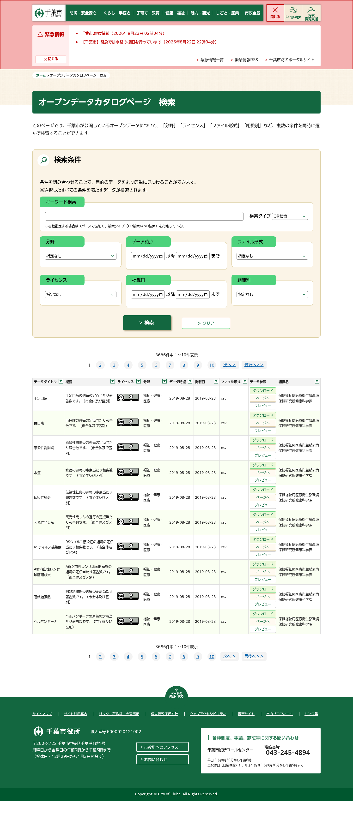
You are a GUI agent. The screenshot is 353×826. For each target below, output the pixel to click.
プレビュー (263, 405)
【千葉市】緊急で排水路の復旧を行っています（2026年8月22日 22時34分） (150, 42)
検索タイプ (260, 216)
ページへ (263, 398)
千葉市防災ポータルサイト (292, 60)
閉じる (275, 16)
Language (293, 16)
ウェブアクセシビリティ (208, 714)
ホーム (41, 75)
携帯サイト (246, 714)
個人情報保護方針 (164, 714)
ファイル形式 (250, 241)
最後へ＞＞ (254, 365)
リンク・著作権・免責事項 (119, 714)
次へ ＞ (229, 365)
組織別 (243, 280)
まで (215, 256)
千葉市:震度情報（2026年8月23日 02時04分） (123, 33)
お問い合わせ (155, 759)
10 (211, 365)
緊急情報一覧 (212, 60)
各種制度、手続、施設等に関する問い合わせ (256, 738)
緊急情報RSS (246, 60)
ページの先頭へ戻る (176, 695)
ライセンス (56, 280)
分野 (50, 241)
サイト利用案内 (75, 714)
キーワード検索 (61, 202)
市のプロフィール (279, 714)
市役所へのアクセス (161, 747)
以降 (170, 256)
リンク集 (311, 714)
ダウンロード (263, 390)
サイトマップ (42, 714)
